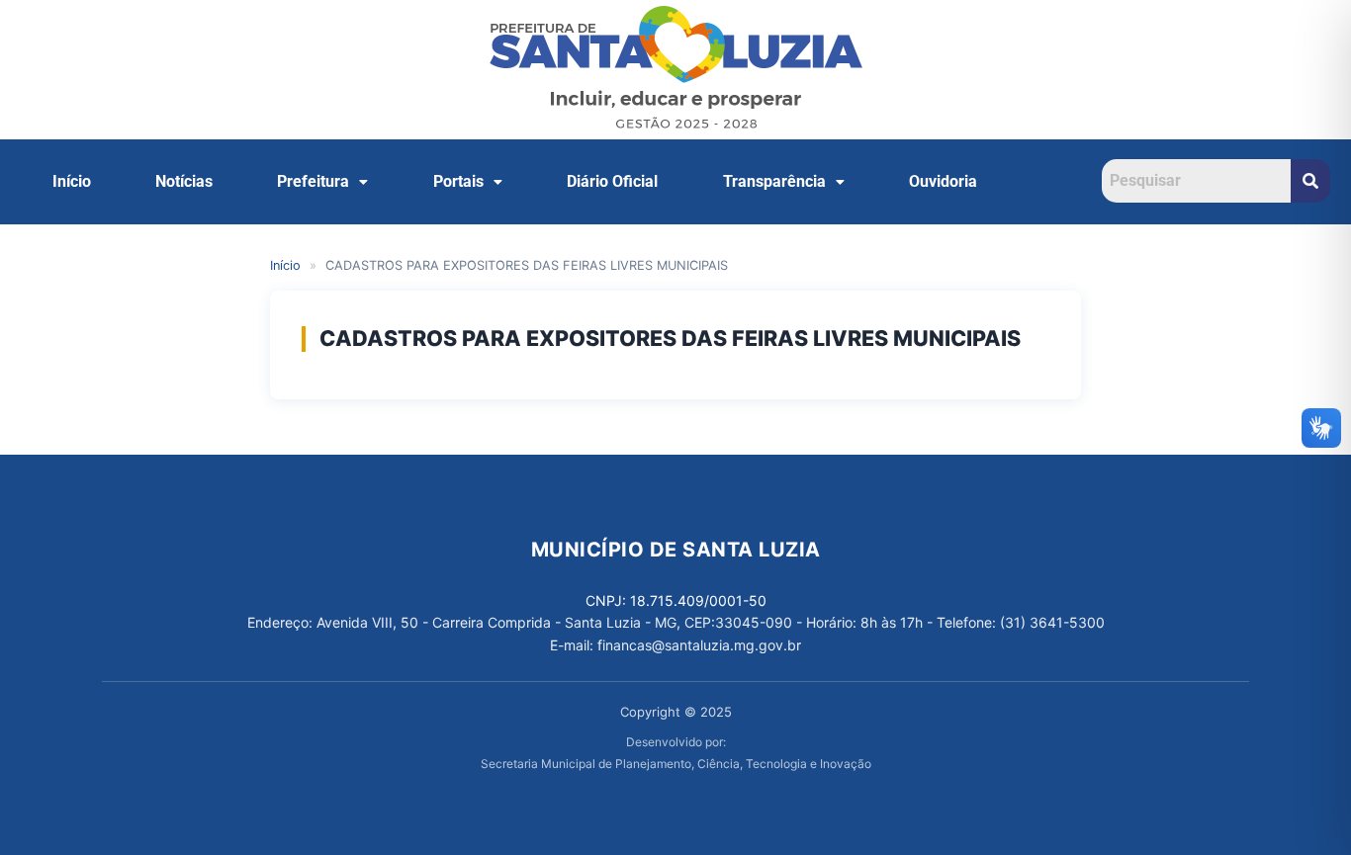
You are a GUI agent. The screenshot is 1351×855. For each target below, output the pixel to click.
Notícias (184, 181)
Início (71, 181)
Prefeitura (313, 181)
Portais (458, 181)
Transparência (774, 181)
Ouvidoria (943, 181)
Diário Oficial (612, 181)
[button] (323, 182)
